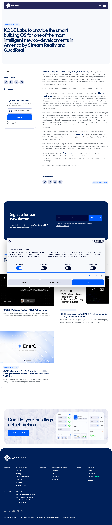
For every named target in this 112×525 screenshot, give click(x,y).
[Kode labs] (13, 5)
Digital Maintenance (22, 477)
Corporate (55, 471)
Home (5, 15)
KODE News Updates (100, 182)
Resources (14, 15)
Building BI (19, 474)
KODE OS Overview (21, 468)
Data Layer (19, 480)
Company (79, 468)
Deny (24, 282)
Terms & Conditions (69, 518)
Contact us (91, 480)
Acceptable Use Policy (54, 518)
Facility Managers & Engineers (25, 494)
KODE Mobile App (21, 485)
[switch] (44, 268)
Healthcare (55, 477)
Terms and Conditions (62, 226)
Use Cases (7, 491)
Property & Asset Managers (24, 497)
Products (7, 468)
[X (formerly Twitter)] (22, 511)
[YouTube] (13, 511)
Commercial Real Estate (59, 468)
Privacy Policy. (11, 124)
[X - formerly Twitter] (16, 82)
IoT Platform (19, 482)
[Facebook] (21, 82)
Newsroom (91, 474)
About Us (91, 468)
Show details (94, 276)
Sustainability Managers (23, 503)
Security (90, 471)
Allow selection (56, 282)
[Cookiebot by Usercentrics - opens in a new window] (94, 241)
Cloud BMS (19, 471)
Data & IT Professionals (23, 500)
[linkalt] (6, 82)
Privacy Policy (41, 518)
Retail (53, 474)
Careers (90, 477)
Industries (43, 468)
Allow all (88, 282)
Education (55, 480)
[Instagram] (9, 511)
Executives (19, 491)
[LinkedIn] (11, 82)
